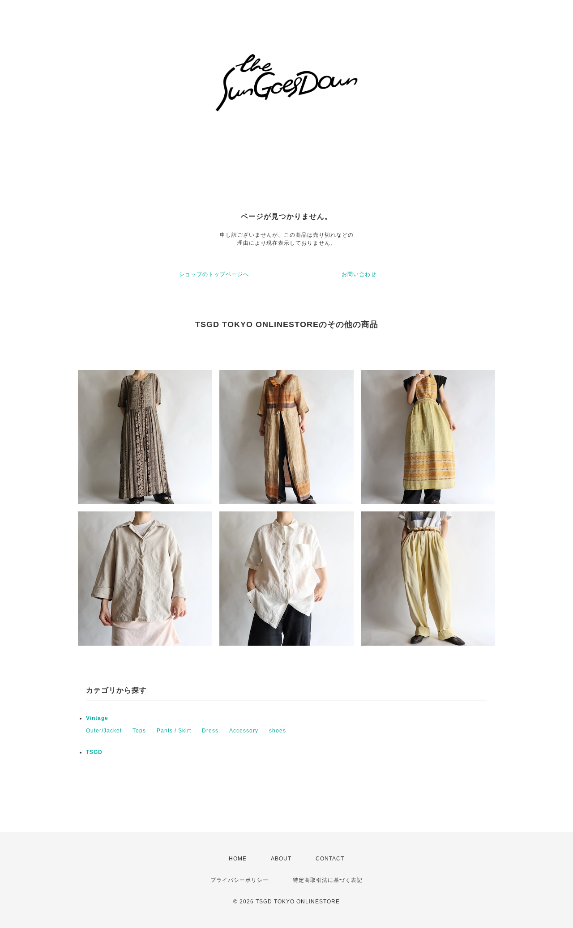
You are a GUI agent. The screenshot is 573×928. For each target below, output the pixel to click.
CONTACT (330, 859)
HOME (238, 859)
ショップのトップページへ (214, 274)
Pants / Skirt (174, 731)
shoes (277, 731)
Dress (210, 731)
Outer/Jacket (104, 731)
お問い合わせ (359, 274)
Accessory (243, 731)
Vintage (97, 718)
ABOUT (281, 859)
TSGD (94, 752)
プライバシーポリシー (239, 880)
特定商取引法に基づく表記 (328, 880)
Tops (139, 731)
